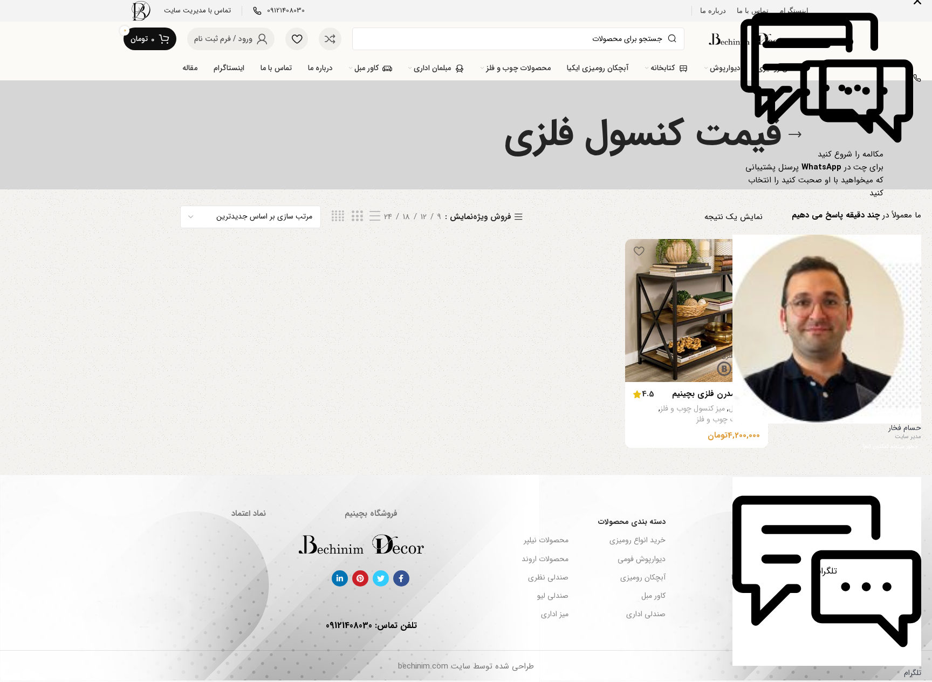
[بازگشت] (795, 135)
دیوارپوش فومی (642, 559)
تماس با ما (747, 577)
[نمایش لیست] (374, 216)
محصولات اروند (545, 559)
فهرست (751, 522)
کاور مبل (653, 596)
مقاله (755, 596)
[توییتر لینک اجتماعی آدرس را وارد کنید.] (381, 578)
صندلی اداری (646, 614)
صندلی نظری (548, 577)
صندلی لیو (552, 596)
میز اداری (554, 614)
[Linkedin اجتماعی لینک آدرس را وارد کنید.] (340, 578)
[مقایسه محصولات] (330, 39)
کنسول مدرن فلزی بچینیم (716, 393)
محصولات (748, 614)
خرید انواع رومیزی (637, 540)
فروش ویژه (492, 217)
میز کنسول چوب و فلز (692, 409)
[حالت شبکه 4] (338, 216)
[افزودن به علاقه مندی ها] (638, 251)
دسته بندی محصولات (632, 522)
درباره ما (750, 559)
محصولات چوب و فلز (728, 419)
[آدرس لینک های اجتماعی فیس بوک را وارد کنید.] (401, 578)
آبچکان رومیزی (643, 577)
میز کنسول (744, 409)
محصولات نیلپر (546, 540)
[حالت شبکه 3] (357, 216)
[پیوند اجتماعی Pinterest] (360, 578)
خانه (756, 540)
